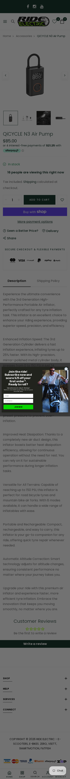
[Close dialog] (66, 368)
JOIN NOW (18, 407)
